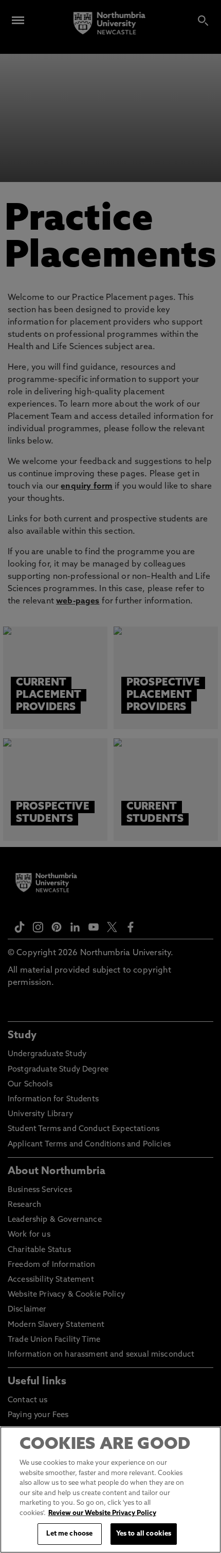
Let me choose (69, 1533)
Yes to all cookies (143, 1533)
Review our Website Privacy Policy (102, 1513)
